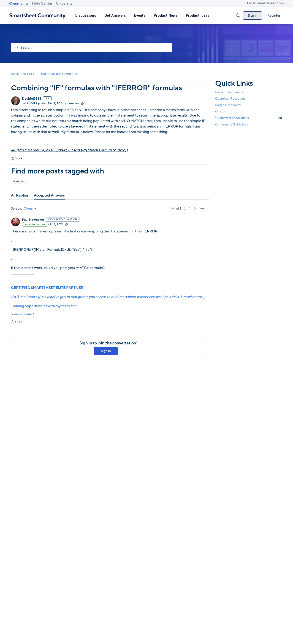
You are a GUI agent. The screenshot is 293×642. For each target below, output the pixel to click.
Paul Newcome (33, 220)
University (64, 3)
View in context (22, 314)
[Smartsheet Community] (37, 16)
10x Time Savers (107, 296)
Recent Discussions (229, 92)
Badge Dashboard (228, 105)
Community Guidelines (231, 124)
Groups (220, 111)
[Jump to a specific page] (202, 208)
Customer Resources (230, 98)
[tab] (19, 195)
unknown (73, 103)
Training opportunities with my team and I (45, 306)
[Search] (238, 15)
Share (16, 159)
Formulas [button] (18, 181)
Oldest (29, 208)
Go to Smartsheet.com (265, 3)
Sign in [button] (106, 351)
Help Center (42, 3)
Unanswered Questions (248, 118)
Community (19, 3)
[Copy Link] (82, 103)
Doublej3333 (31, 99)
